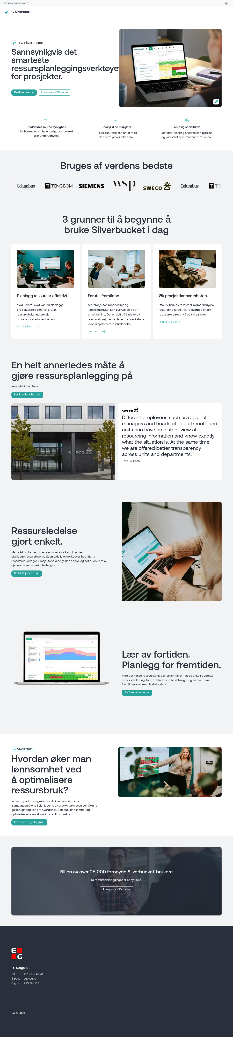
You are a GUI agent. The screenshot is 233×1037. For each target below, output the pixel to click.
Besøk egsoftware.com (16, 3)
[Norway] (226, 3)
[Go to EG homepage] (16, 953)
